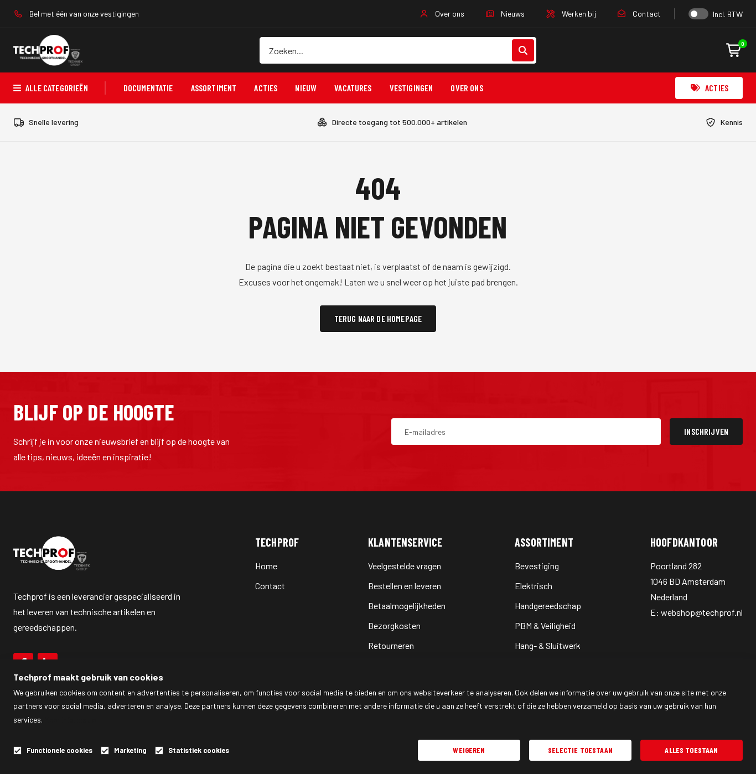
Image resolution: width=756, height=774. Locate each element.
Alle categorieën (56, 87)
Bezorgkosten (394, 625)
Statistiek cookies (198, 750)
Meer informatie (70, 719)
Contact (646, 13)
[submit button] (523, 50)
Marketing (130, 750)
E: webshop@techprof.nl (696, 612)
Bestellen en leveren (404, 585)
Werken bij (578, 13)
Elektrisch (533, 585)
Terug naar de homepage (378, 318)
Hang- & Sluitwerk (548, 645)
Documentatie (148, 87)
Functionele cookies (59, 750)
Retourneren (391, 645)
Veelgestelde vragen (404, 565)
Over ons (448, 13)
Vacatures (352, 87)
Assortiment (214, 87)
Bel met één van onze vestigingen (83, 13)
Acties (265, 87)
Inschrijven (706, 431)
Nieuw (306, 87)
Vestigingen (411, 87)
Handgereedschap (548, 605)
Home (266, 565)
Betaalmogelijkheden (407, 605)
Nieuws (512, 13)
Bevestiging (537, 565)
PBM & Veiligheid (545, 625)
